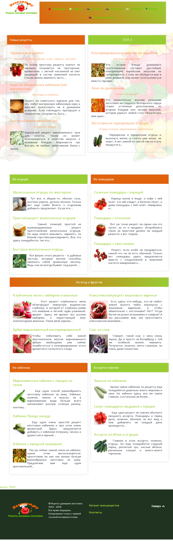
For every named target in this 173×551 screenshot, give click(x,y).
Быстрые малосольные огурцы (38, 249)
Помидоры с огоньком (112, 218)
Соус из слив (99, 329)
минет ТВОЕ (8, 487)
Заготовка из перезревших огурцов (119, 123)
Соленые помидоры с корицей (118, 192)
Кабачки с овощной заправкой (37, 443)
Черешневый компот (27, 52)
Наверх (157, 506)
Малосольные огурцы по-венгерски (42, 192)
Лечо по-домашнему (108, 88)
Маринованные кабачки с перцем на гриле (42, 382)
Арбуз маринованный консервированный (47, 329)
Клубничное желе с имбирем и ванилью (45, 295)
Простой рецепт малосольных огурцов (44, 218)
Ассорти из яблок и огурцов (116, 434)
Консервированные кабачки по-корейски (124, 52)
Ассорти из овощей (45, 126)
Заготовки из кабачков (45, 95)
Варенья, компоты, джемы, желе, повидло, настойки (45, 59)
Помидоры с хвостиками (114, 243)
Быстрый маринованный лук (33, 120)
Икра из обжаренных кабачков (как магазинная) (38, 86)
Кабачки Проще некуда (31, 416)
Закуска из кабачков (110, 380)
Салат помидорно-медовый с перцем (124, 406)
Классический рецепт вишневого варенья (123, 295)
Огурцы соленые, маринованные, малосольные (126, 129)
